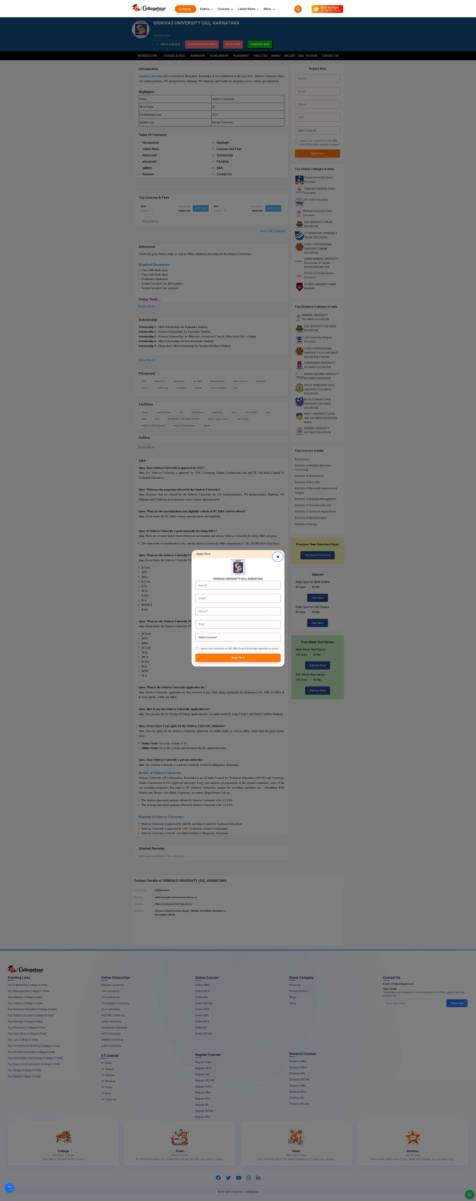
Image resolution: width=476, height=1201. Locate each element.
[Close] (277, 557)
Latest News (246, 9)
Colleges (184, 9)
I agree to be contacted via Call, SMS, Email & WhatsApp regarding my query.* (239, 648)
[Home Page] (148, 9)
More (267, 9)
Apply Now (238, 657)
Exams (204, 9)
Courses (223, 9)
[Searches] (298, 9)
